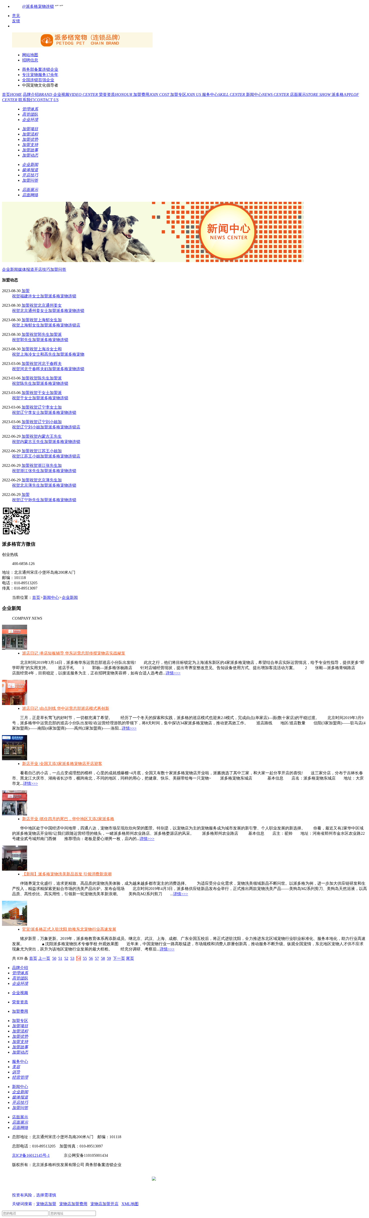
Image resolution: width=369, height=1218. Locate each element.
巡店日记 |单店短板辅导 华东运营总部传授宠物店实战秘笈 (73, 653)
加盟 (26, 291)
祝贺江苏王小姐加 (46, 451)
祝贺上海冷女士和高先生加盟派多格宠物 (48, 354)
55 (85, 958)
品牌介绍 (38, 94)
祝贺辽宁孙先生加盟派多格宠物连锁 (44, 500)
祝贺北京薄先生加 (46, 480)
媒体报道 (26, 269)
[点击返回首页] (82, 46)
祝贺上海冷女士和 (46, 349)
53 (72, 958)
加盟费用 (151, 94)
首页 (12, 94)
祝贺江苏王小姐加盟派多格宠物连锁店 (46, 456)
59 (109, 958)
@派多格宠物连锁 (38, 6)
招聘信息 (30, 60)
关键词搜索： (24, 1204)
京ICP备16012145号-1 (31, 1155)
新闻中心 (268, 94)
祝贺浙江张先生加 (46, 465)
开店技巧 (42, 269)
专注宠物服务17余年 (40, 75)
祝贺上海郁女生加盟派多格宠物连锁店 (46, 325)
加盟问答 (58, 269)
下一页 (119, 958)
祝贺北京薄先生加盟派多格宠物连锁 (44, 485)
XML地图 (130, 1204)
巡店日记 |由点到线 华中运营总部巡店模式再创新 (65, 708)
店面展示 (311, 94)
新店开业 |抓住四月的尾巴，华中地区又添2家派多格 (68, 819)
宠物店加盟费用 (73, 1204)
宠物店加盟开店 (104, 1204)
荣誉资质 (116, 94)
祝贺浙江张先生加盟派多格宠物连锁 (44, 471)
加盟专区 (186, 94)
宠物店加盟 (46, 1204)
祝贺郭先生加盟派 (46, 334)
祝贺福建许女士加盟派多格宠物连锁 (44, 296)
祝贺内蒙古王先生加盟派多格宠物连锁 (46, 441)
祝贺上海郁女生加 (46, 320)
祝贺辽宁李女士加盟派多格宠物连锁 (44, 412)
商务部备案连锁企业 (40, 69)
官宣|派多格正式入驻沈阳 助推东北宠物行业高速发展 (69, 929)
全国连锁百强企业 (38, 80)
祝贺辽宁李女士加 (46, 407)
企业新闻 (10, 269)
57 (97, 958)
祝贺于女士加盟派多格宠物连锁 (40, 398)
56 (91, 958)
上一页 (44, 958)
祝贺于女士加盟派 (46, 393)
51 (60, 958)
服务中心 (224, 94)
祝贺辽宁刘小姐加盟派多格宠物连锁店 (46, 427)
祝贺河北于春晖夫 (46, 363)
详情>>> (173, 673)
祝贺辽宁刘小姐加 (46, 422)
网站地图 (30, 55)
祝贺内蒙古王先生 (46, 436)
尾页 (130, 958)
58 (103, 958)
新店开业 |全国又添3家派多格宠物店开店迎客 (62, 763)
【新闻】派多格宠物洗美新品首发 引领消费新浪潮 (66, 874)
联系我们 (38, 100)
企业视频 (76, 94)
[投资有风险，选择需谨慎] (42, 1190)
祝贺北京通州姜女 (46, 305)
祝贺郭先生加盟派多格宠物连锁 (40, 340)
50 (54, 958)
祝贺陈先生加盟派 (46, 378)
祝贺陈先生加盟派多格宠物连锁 (40, 383)
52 (66, 958)
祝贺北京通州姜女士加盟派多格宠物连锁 (48, 310)
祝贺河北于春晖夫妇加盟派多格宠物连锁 (48, 369)
